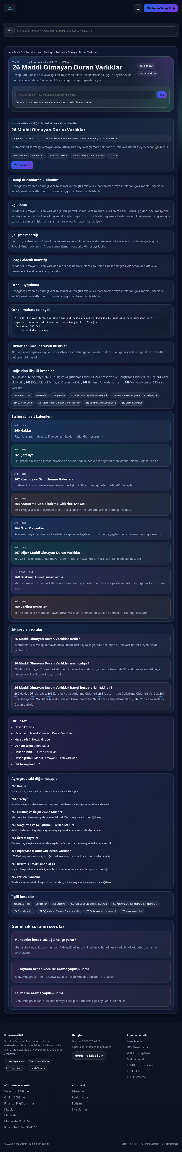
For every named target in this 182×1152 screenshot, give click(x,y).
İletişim (77, 1103)
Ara (162, 94)
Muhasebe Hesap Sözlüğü (37, 52)
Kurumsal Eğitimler (17, 1091)
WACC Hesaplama (139, 1053)
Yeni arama (22, 165)
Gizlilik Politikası (130, 1143)
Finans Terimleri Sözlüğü (20, 1127)
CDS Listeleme (136, 1077)
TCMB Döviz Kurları (140, 1065)
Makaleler (11, 1115)
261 (29, 377)
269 (127, 382)
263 (97, 377)
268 (85, 382)
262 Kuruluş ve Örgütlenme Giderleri (89, 395)
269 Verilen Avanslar (132, 402)
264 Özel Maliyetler (23, 402)
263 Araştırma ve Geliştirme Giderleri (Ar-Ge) (135, 395)
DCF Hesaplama (137, 1047)
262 (46, 377)
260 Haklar (41, 395)
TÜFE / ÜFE (134, 1071)
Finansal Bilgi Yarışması (19, 1103)
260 (13, 377)
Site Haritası (80, 1109)
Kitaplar (9, 1109)
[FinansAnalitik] (20, 8)
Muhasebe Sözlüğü (17, 1121)
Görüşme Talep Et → (89, 1056)
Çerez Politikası (170, 1143)
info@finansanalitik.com (96, 1046)
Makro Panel (135, 1059)
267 (28, 382)
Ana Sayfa (14, 52)
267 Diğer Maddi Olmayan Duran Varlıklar (59, 402)
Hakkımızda (80, 1097)
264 (158, 377)
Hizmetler (78, 1091)
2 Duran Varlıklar (22, 395)
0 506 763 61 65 (91, 1041)
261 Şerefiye (58, 395)
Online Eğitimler (15, 1097)
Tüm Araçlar (135, 1041)
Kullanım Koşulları (150, 1143)
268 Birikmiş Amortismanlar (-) (100, 402)
